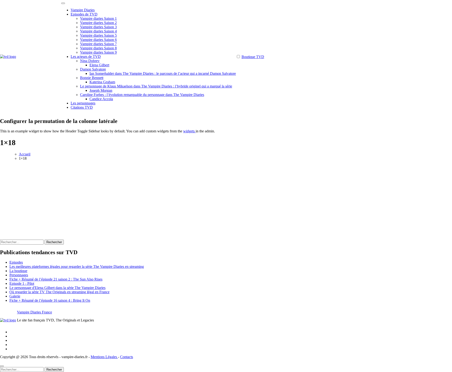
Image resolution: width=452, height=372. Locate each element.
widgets (189, 131)
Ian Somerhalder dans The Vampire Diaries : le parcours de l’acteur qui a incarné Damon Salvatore (162, 73)
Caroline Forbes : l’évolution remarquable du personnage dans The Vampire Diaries (142, 95)
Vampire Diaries (83, 10)
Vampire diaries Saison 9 (98, 52)
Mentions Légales (104, 357)
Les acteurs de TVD (86, 57)
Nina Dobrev (90, 61)
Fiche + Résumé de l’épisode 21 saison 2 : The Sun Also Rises (55, 279)
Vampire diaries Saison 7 (98, 44)
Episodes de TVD (84, 14)
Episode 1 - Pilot (21, 283)
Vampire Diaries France (34, 312)
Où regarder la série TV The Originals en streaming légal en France (59, 292)
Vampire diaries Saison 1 (98, 18)
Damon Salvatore (93, 69)
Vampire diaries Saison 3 (98, 27)
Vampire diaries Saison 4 (98, 31)
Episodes (16, 262)
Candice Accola (101, 99)
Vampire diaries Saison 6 (98, 40)
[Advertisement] (226, 197)
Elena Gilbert (99, 65)
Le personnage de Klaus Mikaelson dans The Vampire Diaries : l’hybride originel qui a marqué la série (156, 86)
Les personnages (83, 103)
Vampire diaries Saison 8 (98, 48)
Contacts (126, 357)
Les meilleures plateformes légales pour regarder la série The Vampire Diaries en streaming (76, 267)
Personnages (18, 275)
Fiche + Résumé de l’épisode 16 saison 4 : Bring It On (49, 300)
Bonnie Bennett (91, 78)
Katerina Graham (102, 82)
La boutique (18, 271)
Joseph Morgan (100, 90)
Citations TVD (82, 107)
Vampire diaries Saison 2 (98, 23)
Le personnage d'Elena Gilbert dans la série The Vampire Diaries (57, 288)
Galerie (14, 296)
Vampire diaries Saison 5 (98, 35)
